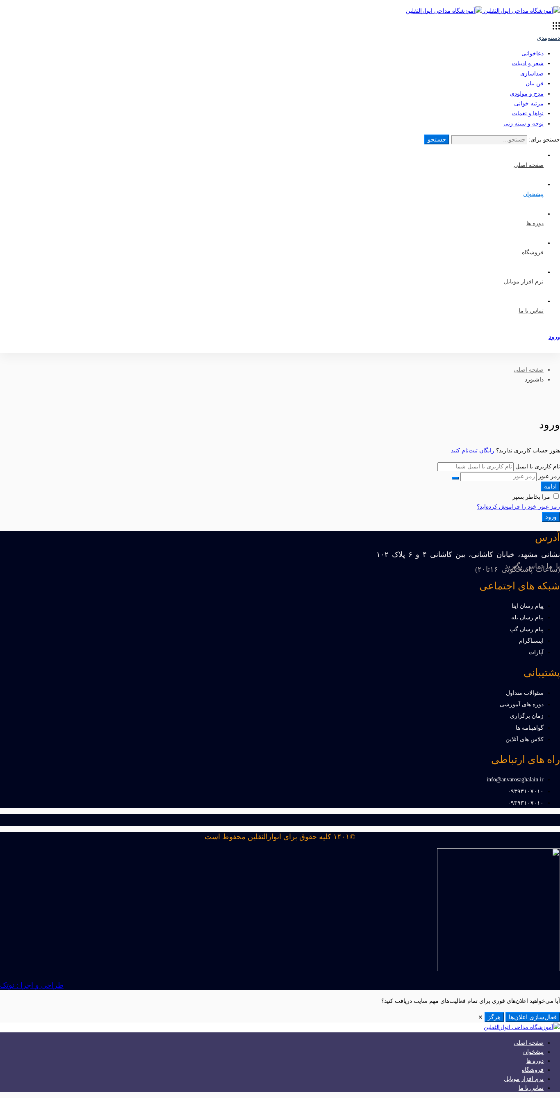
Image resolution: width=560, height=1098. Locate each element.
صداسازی (532, 74)
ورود (551, 517)
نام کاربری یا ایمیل (537, 466)
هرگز (494, 1017)
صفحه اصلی (529, 370)
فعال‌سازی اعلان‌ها (533, 1017)
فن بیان (535, 83)
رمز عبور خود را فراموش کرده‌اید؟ (518, 507)
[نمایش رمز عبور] (455, 478)
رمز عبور (549, 476)
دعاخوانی (532, 53)
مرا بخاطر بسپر (532, 497)
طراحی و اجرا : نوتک (32, 985)
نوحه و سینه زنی (523, 124)
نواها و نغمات (528, 113)
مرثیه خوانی (529, 103)
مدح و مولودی (527, 94)
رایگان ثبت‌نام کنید (472, 450)
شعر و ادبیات (528, 63)
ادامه (550, 486)
